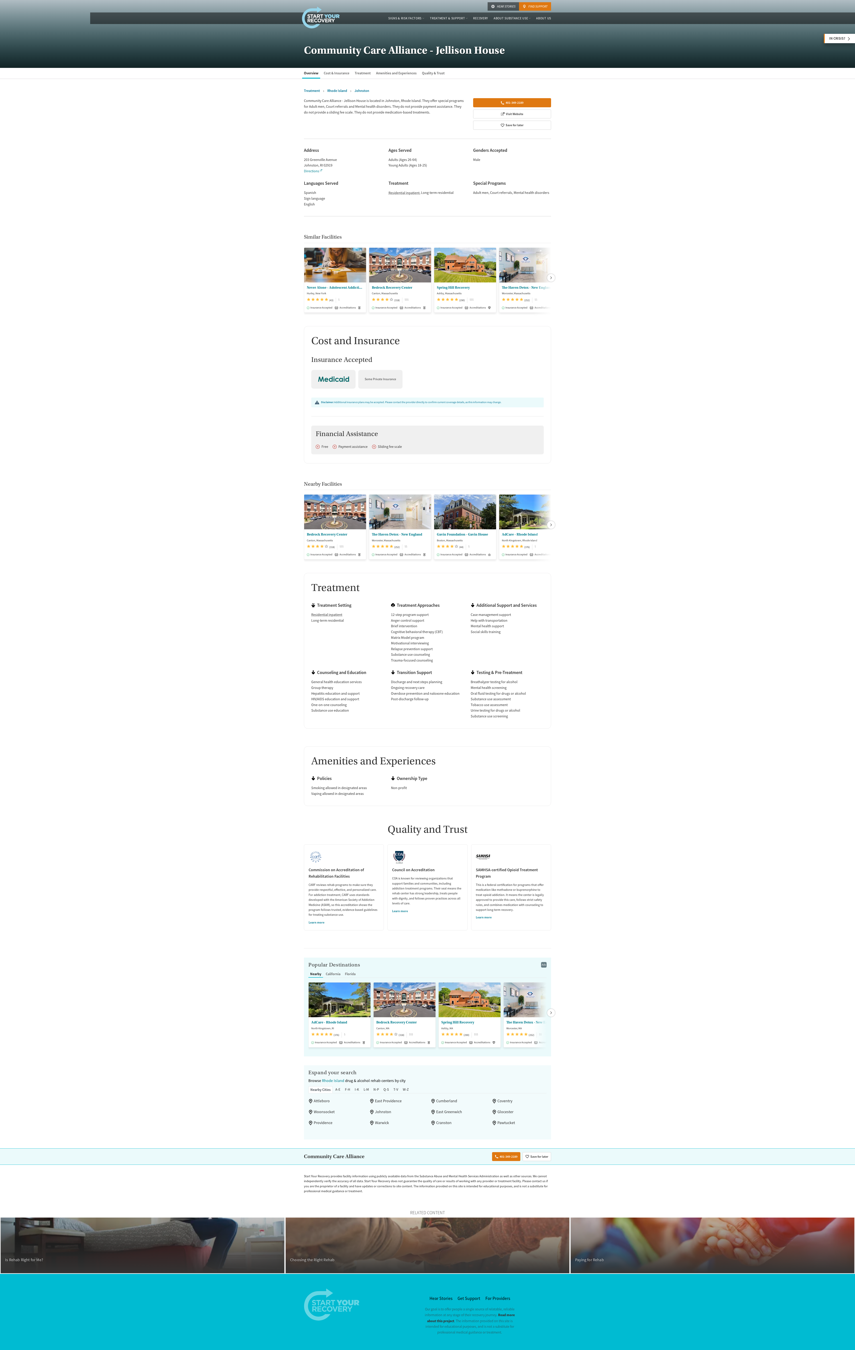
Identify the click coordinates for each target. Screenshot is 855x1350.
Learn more (316, 922)
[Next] (551, 278)
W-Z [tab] (406, 1089)
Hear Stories (506, 6)
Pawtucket (506, 1122)
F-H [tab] (347, 1089)
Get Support (469, 1298)
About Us (543, 18)
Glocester (505, 1111)
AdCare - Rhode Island (520, 534)
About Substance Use (511, 18)
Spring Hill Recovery (453, 288)
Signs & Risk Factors (404, 18)
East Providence (388, 1100)
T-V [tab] (395, 1089)
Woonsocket (324, 1111)
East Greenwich (449, 1111)
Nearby (315, 974)
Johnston (383, 1111)
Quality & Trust (433, 73)
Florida (350, 974)
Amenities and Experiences (396, 73)
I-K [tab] (357, 1089)
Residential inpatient (404, 193)
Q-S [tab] (386, 1089)
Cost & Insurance (336, 73)
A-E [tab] (337, 1089)
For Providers (497, 1298)
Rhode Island (333, 1080)
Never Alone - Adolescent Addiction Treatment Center (335, 288)
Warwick (382, 1122)
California (333, 974)
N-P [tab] (376, 1089)
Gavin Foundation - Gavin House (462, 534)
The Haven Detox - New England (527, 288)
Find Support (538, 6)
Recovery (480, 18)
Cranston (444, 1122)
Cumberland (446, 1100)
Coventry (504, 1100)
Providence (323, 1122)
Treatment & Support (447, 18)
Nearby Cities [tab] (320, 1089)
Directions (311, 171)
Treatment (363, 73)
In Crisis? (837, 38)
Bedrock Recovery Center (392, 288)
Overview (311, 73)
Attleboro (322, 1100)
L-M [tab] (366, 1089)
